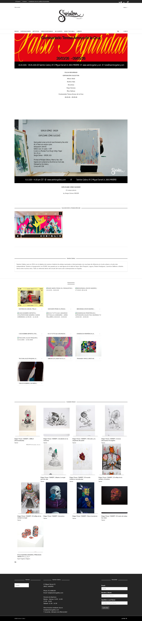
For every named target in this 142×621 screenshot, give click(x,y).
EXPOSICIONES (26, 31)
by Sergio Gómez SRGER (71, 193)
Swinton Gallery (21, 618)
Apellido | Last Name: (108, 600)
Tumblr (127, 1)
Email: (103, 585)
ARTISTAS (36, 31)
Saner (16, 442)
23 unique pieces (71, 190)
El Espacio (17, 1)
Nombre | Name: (106, 592)
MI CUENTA (58, 31)
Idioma (125, 7)
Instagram (124, 1)
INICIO (16, 31)
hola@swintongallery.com (55, 593)
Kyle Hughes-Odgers (23, 559)
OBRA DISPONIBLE (47, 31)
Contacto (24, 1)
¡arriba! (124, 618)
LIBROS (79, 31)
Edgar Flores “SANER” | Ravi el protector (84, 516)
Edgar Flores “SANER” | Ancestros (53, 516)
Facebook (122, 1)
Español (17, 585)
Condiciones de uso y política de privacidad (39, 1)
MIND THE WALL (69, 31)
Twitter (119, 1)
